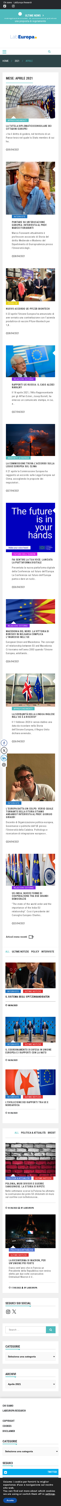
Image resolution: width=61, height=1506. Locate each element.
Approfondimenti (17, 120)
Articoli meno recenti (16, 936)
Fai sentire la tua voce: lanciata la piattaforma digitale (32, 561)
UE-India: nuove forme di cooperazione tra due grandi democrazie (30, 896)
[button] (4, 765)
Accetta (10, 1500)
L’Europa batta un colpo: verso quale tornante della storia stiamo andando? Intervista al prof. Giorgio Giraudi (29, 813)
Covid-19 (12, 303)
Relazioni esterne (24, 379)
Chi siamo (7, 2)
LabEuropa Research (23, 2)
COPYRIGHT (9, 1421)
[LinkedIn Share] (4, 758)
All (7, 951)
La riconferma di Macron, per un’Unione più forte (27, 1262)
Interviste (19, 216)
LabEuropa (28, 1208)
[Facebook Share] (4, 743)
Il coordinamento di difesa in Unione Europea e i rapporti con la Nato (28, 1051)
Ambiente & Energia (18, 458)
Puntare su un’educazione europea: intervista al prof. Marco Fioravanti (29, 225)
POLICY (35, 951)
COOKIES (7, 1426)
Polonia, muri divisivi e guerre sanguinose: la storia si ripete (25, 1185)
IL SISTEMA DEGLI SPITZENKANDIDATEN (27, 996)
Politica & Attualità (33, 1132)
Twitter (4, 6)
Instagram (13, 6)
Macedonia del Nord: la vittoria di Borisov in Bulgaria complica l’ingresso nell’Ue (27, 634)
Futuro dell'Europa (24, 554)
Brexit (52, 1132)
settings (50, 1494)
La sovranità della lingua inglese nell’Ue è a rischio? (33, 715)
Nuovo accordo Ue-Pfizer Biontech (28, 308)
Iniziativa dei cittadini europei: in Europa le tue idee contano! (30, 21)
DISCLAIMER (9, 1431)
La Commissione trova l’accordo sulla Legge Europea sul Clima (30, 465)
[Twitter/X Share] (4, 750)
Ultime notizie (20, 951)
